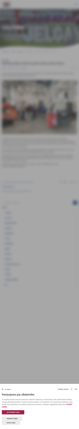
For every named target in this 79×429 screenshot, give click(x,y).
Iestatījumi (8, 389)
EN (76, 389)
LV (72, 389)
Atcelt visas (11, 423)
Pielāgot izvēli (12, 418)
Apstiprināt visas (13, 412)
